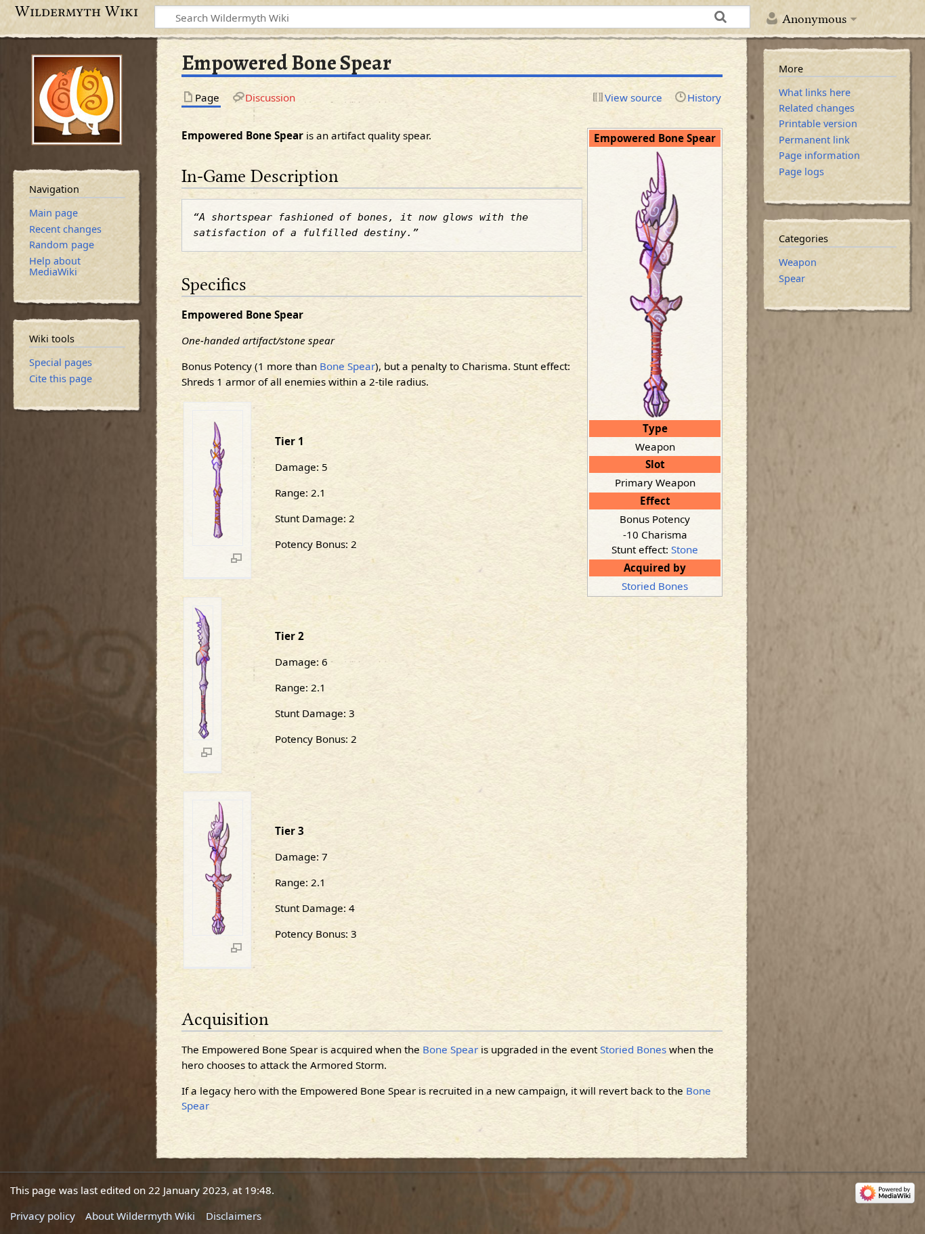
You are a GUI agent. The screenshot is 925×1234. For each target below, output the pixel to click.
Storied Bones (655, 586)
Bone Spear (347, 366)
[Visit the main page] (76, 99)
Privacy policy (42, 1215)
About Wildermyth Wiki (140, 1215)
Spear (792, 278)
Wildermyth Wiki (76, 11)
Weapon (798, 262)
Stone (684, 549)
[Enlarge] (236, 557)
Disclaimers (233, 1215)
